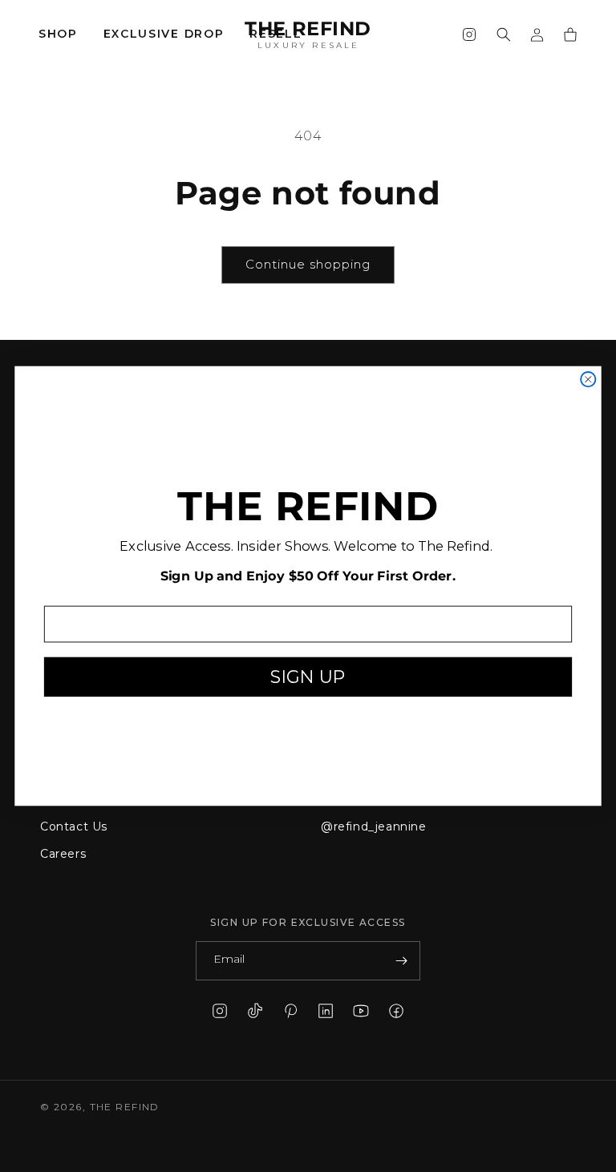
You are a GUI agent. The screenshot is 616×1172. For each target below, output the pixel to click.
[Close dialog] (588, 379)
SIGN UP (307, 676)
